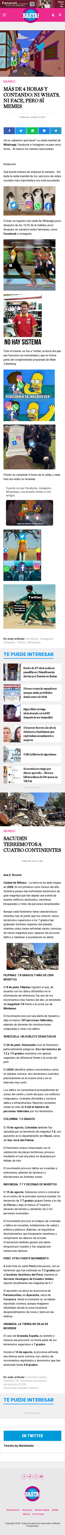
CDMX (55, 1510)
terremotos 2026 (14, 1384)
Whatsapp (34, 642)
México (26, 1514)
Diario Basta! (13, 1510)
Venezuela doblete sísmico (20, 1387)
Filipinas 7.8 (11, 1380)
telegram (9, 642)
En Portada (38, 1514)
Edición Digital (42, 1510)
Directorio (27, 1510)
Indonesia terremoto (33, 1380)
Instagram (46, 638)
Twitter (21, 642)
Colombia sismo (36, 1377)
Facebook (31, 638)
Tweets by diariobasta (19, 1445)
